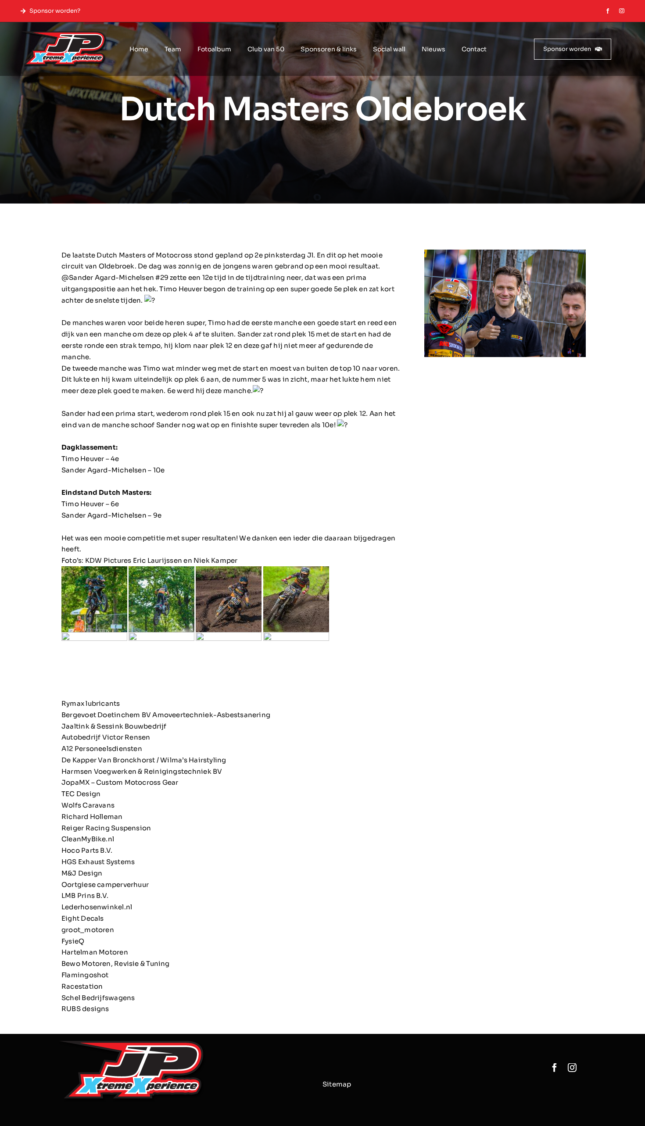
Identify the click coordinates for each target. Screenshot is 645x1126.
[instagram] (621, 11)
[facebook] (607, 11)
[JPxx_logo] (64, 34)
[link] (144, 255)
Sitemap (336, 1084)
